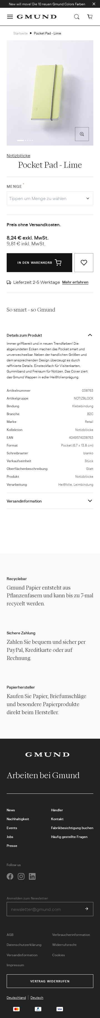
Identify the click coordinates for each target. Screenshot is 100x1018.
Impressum (15, 965)
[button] (10, 16)
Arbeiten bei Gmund (44, 775)
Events (12, 827)
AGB (10, 934)
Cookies (58, 955)
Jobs (10, 836)
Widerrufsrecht (64, 944)
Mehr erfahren (75, 281)
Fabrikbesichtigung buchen (72, 827)
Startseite (20, 33)
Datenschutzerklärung (24, 944)
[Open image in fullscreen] (82, 134)
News (11, 810)
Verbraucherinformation (71, 934)
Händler (57, 810)
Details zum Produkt (24, 335)
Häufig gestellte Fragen (69, 836)
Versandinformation (24, 501)
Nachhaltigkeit (18, 819)
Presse (12, 845)
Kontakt (57, 819)
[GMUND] (37, 16)
